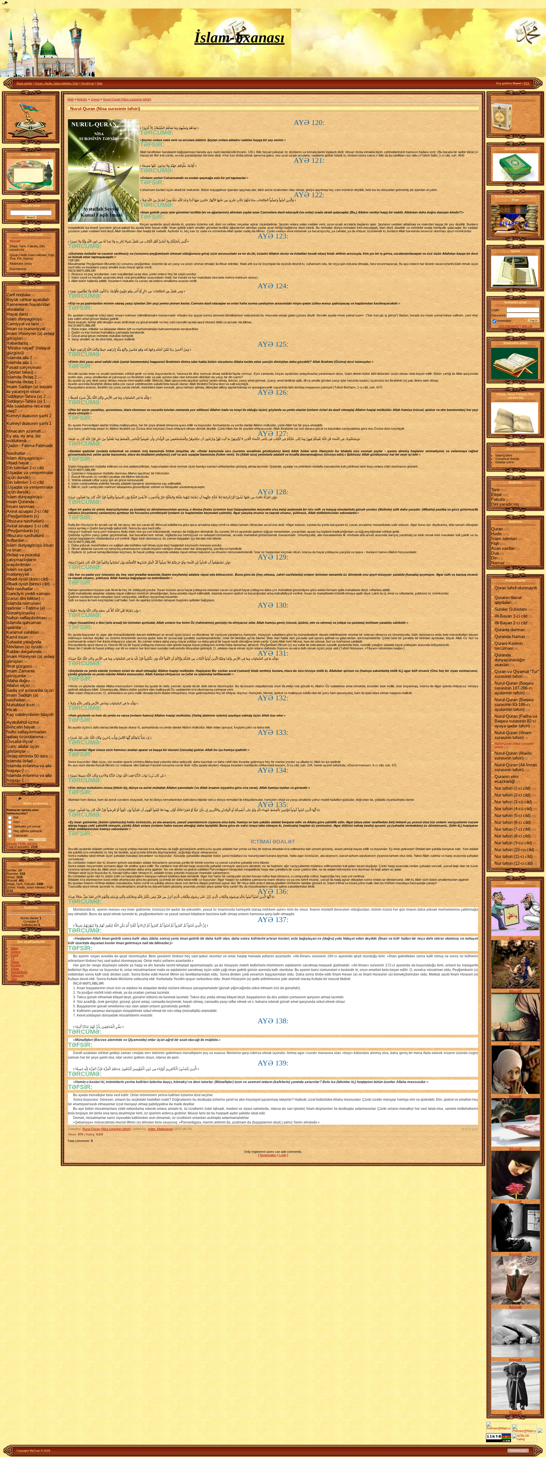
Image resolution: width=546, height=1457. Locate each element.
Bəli (15, 817)
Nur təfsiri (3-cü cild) (513, 801)
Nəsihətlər (16, 453)
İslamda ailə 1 (19, 362)
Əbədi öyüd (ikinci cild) (27, 579)
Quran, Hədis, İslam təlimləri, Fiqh (56, 83)
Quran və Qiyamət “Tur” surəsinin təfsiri (517, 674)
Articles (82, 99)
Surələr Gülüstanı (511, 609)
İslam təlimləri (504, 538)
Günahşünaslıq (21, 612)
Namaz (498, 562)
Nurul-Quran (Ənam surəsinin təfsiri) (513, 735)
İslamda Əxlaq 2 (22, 376)
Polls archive (28, 843)
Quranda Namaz (510, 636)
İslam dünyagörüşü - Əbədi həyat (26, 460)
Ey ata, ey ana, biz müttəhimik (24, 438)
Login (282, 1155)
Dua (495, 553)
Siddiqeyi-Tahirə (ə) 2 (26, 396)
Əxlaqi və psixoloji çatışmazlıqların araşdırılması (23, 559)
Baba (14, 948)
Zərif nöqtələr (19, 294)
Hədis (496, 533)
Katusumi (17, 975)
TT (13, 958)
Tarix (495, 489)
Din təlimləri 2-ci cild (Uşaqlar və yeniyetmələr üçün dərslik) (30, 472)
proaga (15, 965)
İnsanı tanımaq (20, 506)
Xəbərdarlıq (17, 343)
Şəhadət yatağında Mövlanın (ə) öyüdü (24, 644)
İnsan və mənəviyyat (26, 328)
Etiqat (496, 494)
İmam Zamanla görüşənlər (21, 673)
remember (504, 320)
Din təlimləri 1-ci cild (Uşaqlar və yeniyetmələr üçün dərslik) (30, 487)
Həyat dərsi (17, 314)
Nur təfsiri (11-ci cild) (514, 856)
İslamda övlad (19, 760)
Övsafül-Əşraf (20, 741)
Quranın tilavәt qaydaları (508, 600)
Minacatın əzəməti (24, 431)
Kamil (14, 955)
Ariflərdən (15, 540)
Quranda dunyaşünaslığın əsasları (510, 660)
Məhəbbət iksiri (21, 704)
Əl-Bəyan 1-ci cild (511, 616)
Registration (268, 1155)
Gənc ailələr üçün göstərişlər (23, 749)
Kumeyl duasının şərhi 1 (29, 423)
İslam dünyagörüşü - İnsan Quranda (26, 499)
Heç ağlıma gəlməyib (27, 831)
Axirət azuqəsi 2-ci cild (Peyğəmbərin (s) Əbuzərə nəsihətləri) (27, 516)
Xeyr (16, 822)
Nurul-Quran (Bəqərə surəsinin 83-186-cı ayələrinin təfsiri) (514, 704)
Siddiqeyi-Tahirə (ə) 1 (26, 401)
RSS (527, 83)
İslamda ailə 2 (19, 357)
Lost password (509, 326)
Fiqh (495, 543)
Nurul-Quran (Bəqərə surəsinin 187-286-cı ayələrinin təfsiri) (514, 688)
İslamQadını (503, 455)
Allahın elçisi (18, 685)
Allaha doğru (18, 680)
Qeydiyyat (87, 83)
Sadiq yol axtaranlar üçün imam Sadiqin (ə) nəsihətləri (30, 695)
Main (70, 99)
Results (12, 843)
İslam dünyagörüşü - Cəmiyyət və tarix (26, 321)
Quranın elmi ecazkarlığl (506, 779)
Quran (95, 99)
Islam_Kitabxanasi (160, 1129)
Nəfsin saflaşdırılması (27, 617)
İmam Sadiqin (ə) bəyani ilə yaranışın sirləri (29, 389)
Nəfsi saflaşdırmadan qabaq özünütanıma (26, 734)
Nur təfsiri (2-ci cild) (513, 795)
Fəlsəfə (498, 499)
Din (494, 557)
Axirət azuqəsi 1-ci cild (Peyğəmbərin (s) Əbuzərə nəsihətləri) (27, 530)
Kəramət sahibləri (23, 632)
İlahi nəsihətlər (20, 588)
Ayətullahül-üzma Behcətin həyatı (23, 724)
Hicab (12, 709)
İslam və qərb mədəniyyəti (19, 572)
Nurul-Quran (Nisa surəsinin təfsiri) (127, 99)
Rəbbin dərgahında (24, 651)
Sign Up (527, 326)
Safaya (15, 951)
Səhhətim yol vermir (27, 826)
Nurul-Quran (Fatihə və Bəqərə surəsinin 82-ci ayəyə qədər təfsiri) (516, 721)
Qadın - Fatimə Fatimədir (30, 445)
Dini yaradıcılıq (505, 504)
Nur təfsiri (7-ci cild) (513, 829)
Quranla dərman (510, 629)
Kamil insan (17, 637)
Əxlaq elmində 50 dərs (27, 756)
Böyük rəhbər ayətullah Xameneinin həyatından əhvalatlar (28, 304)
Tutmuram (20, 835)
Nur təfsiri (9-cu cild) (513, 842)
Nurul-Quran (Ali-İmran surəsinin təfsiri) (516, 767)
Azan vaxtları (503, 548)
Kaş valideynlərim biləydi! (30, 714)
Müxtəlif (515, 938)
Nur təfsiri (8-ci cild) (513, 836)
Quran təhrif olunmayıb (516, 587)
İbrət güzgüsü (19, 666)
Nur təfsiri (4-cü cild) (513, 808)
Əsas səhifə (24, 83)
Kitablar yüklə (504, 462)
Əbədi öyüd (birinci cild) (28, 583)
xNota (15, 968)
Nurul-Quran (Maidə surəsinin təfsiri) (513, 755)
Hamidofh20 (19, 972)
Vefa (14, 979)
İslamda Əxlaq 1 (22, 381)
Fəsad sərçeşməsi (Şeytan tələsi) (24, 369)
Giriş (99, 83)
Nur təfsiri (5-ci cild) (513, 815)
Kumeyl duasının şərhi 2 (29, 415)
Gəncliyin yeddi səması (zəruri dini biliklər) (28, 596)
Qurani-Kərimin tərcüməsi (509, 646)
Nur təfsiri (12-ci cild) (514, 863)
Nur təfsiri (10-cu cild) (514, 849)
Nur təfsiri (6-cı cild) (513, 822)
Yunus (15, 962)
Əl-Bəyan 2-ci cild (511, 622)
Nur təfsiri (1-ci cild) (513, 788)
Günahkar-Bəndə (507, 458)
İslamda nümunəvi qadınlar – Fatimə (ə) (26, 605)
